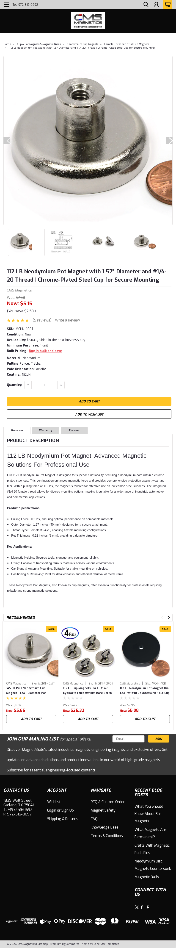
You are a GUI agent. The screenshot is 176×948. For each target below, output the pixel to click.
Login (51, 810)
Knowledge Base (104, 827)
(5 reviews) (42, 320)
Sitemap (43, 944)
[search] (146, 4)
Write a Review (67, 320)
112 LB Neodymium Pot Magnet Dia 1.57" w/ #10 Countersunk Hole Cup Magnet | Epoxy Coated (144, 690)
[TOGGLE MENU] (6, 5)
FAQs (95, 818)
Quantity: (14, 385)
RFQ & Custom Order (108, 801)
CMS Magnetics (19, 290)
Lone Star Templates (106, 944)
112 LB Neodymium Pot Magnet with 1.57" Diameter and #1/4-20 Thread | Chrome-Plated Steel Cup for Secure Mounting (82, 48)
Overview (17, 430)
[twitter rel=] (137, 907)
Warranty (45, 430)
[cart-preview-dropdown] (167, 4)
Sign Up (67, 810)
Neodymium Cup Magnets (82, 44)
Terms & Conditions (107, 835)
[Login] (156, 4)
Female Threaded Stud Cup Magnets (126, 44)
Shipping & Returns (62, 818)
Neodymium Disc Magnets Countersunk (153, 865)
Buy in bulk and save (45, 351)
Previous (6, 140)
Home (7, 44)
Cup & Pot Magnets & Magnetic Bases (39, 44)
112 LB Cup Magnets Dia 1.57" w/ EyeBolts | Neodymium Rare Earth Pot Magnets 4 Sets (87, 690)
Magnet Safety (103, 810)
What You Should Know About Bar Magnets (149, 813)
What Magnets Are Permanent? (150, 833)
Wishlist (53, 801)
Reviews (74, 430)
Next (169, 140)
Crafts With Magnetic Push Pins (152, 849)
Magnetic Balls (147, 877)
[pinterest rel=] (148, 907)
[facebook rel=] (141, 907)
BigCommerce (71, 944)
